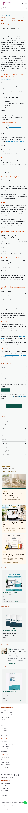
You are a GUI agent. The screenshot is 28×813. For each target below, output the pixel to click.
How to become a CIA (6, 715)
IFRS (19, 42)
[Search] (25, 7)
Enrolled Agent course (7, 744)
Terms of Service (21, 396)
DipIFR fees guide (5, 767)
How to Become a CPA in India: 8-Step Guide (17, 652)
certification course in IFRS (12, 355)
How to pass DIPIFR (6, 717)
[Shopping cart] (22, 3)
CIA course (4, 751)
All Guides (21, 805)
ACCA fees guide (5, 764)
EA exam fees (4, 760)
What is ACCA (5, 719)
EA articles (4, 728)
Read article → (13, 663)
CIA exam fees (5, 762)
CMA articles (4, 733)
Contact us (14, 805)
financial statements (15, 127)
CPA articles (4, 726)
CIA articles (4, 730)
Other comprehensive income (15, 141)
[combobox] (14, 7)
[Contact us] (25, 802)
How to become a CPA (7, 710)
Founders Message (6, 805)
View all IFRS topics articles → (9, 471)
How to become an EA (7, 712)
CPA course (4, 741)
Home (2, 15)
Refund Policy (4, 788)
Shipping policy (5, 790)
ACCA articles (4, 735)
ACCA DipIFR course (6, 749)
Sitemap (3, 793)
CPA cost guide (5, 757)
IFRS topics (7, 15)
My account (4, 795)
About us (21, 802)
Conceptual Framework (7, 80)
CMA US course (5, 746)
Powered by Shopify (6, 809)
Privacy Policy (10, 396)
